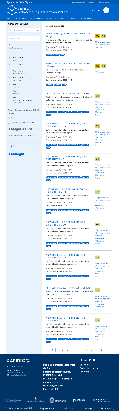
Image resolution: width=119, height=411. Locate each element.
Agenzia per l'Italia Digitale (19, 2)
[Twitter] (89, 360)
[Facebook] (81, 360)
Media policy (68, 408)
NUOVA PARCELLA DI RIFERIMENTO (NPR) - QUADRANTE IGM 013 (66, 319)
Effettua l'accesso (103, 2)
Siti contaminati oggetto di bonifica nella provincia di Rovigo (69, 65)
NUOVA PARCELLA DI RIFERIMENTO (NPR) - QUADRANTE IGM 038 (66, 191)
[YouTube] (93, 360)
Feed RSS (84, 371)
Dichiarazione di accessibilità (18, 408)
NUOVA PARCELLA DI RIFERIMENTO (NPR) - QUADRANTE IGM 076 (66, 125)
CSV (97, 36)
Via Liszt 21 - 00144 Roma (15, 366)
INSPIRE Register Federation (57, 378)
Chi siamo (85, 364)
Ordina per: (12, 45)
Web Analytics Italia (53, 385)
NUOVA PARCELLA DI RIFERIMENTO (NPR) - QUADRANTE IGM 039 (66, 256)
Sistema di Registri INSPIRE (57, 371)
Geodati (91, 2)
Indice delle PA (50, 389)
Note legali (87, 408)
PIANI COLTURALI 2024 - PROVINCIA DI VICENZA (68, 93)
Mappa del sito (47, 408)
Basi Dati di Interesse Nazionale (59, 364)
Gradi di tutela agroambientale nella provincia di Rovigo (68, 35)
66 (96, 350)
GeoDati (47, 368)
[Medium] (85, 360)
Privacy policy (107, 408)
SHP (103, 36)
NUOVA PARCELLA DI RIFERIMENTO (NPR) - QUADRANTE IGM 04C (66, 223)
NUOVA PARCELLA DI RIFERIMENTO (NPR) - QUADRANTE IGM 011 (66, 158)
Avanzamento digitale (78, 2)
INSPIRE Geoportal (52, 375)
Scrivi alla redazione (90, 368)
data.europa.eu (50, 382)
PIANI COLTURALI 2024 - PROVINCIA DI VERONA (68, 287)
